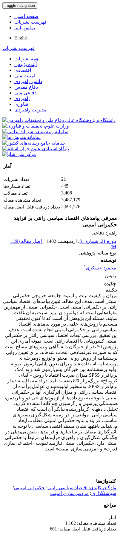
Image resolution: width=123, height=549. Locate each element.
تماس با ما (24, 27)
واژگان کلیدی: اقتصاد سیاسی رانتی (81, 487)
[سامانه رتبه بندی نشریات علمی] (35, 131)
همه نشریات (26, 58)
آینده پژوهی (25, 64)
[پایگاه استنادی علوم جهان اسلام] (35, 148)
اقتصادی (22, 70)
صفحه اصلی (26, 16)
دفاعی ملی (25, 92)
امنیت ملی (24, 75)
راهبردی (22, 98)
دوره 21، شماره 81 (97, 241)
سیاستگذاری (103, 493)
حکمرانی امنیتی (29, 487)
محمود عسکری (100, 267)
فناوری (21, 104)
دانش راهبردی (28, 81)
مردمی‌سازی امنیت (69, 493)
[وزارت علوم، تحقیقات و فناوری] (35, 125)
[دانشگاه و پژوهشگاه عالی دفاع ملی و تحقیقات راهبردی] (59, 120)
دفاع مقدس (26, 87)
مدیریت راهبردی (30, 109)
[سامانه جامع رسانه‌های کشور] (33, 142)
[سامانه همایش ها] (21, 137)
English (21, 37)
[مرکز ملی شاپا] (19, 154)
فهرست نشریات (30, 21)
